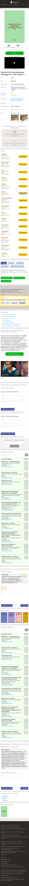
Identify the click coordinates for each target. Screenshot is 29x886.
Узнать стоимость (19, 278)
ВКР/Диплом (20, 263)
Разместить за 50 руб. (7, 409)
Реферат (13, 98)
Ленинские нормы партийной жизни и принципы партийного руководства (12, 879)
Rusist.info (16, 2)
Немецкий (5, 800)
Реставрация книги (16, 113)
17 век (10, 4)
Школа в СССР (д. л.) (5, 875)
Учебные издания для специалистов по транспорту (12, 846)
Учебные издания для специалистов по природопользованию (10, 849)
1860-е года (5, 797)
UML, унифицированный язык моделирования (11, 873)
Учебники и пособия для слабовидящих (10, 825)
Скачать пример (6, 281)
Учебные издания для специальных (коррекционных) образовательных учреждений (13, 852)
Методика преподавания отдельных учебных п (11, 841)
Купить (14, 53)
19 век (21, 4)
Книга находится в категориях (11, 326)
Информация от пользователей (11, 324)
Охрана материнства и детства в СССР (9, 865)
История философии (5, 859)
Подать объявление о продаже (10, 416)
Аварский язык (4, 861)
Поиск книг (3, 4)
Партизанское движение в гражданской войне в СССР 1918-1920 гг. (13, 844)
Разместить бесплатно (8, 433)
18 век (16, 4)
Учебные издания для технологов (8, 877)
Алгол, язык (3, 854)
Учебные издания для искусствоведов (9, 835)
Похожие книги (7, 320)
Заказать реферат (6, 278)
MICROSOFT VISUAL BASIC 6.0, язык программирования (13, 870)
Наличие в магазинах (8, 322)
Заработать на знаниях (17, 266)
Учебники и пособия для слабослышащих (10, 827)
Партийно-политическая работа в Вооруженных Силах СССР (13, 829)
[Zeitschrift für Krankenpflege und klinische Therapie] (4, 617)
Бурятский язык (4, 863)
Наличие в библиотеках (9, 316)
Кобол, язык (3, 857)
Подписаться (14, 446)
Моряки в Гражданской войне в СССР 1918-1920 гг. (12, 866)
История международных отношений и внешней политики (12, 832)
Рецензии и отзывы (8, 318)
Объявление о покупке (9, 314)
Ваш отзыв (4, 587)
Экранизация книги (14, 69)
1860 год (4, 795)
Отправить (24, 605)
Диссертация (19, 100)
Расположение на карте (7, 466)
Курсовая (18, 98)
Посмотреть (23, 156)
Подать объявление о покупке (9, 391)
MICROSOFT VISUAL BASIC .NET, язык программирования (13, 872)
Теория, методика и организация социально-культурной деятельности (14, 837)
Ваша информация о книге (8, 772)
